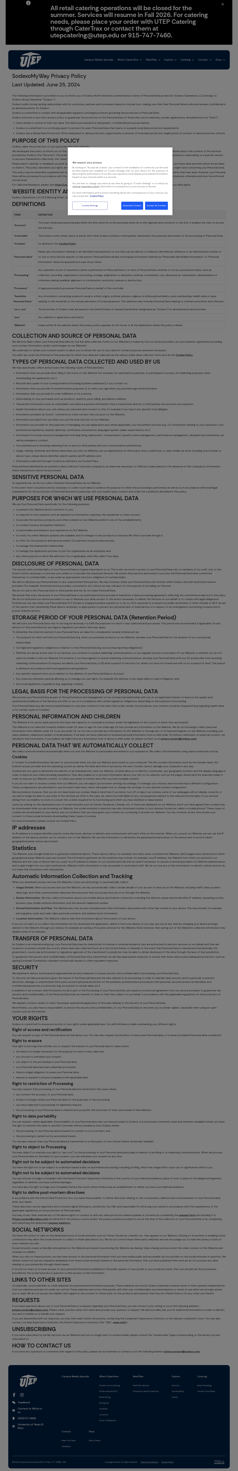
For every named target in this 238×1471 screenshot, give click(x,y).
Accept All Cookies (156, 205)
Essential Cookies (132, 205)
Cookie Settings (90, 205)
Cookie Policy (97, 196)
